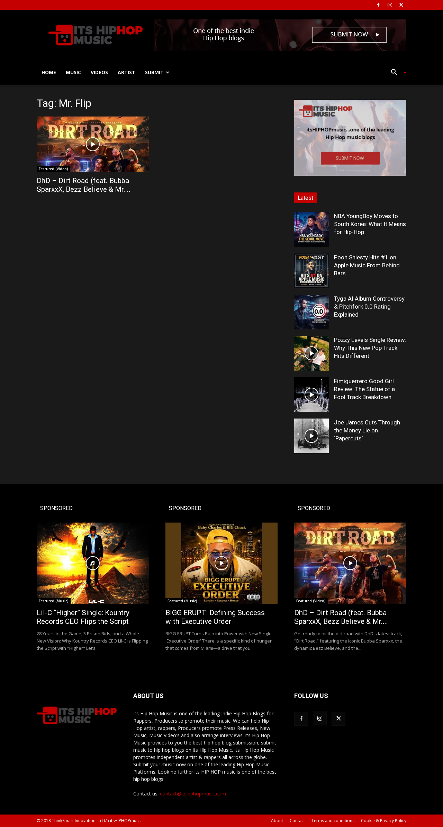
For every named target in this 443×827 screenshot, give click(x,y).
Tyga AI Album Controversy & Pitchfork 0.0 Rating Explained (369, 306)
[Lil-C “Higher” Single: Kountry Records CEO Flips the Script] (93, 563)
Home (49, 72)
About (277, 821)
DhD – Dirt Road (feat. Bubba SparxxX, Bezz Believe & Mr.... (83, 184)
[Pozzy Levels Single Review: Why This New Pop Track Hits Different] (311, 353)
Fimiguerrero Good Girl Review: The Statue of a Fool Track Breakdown (364, 389)
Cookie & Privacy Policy (383, 821)
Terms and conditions (332, 821)
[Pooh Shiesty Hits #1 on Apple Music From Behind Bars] (311, 270)
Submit (154, 72)
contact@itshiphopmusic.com (193, 793)
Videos (99, 72)
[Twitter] (401, 5)
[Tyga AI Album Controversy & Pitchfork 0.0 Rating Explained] (311, 312)
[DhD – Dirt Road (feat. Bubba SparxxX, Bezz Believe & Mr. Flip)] (93, 144)
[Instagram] (390, 5)
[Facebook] (378, 5)
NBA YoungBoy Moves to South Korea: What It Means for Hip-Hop (370, 224)
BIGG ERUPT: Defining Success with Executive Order (215, 617)
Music (73, 72)
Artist (126, 72)
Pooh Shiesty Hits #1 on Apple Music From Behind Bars (367, 265)
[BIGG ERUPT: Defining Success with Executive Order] (221, 563)
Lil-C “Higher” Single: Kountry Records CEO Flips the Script (83, 617)
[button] (396, 73)
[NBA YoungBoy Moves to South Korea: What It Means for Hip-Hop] (311, 229)
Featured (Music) (54, 600)
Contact (297, 821)
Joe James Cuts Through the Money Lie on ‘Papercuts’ (367, 430)
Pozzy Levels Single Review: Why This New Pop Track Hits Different (370, 347)
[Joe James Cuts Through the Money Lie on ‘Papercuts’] (311, 436)
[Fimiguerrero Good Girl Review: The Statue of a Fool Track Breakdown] (311, 394)
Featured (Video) (53, 168)
